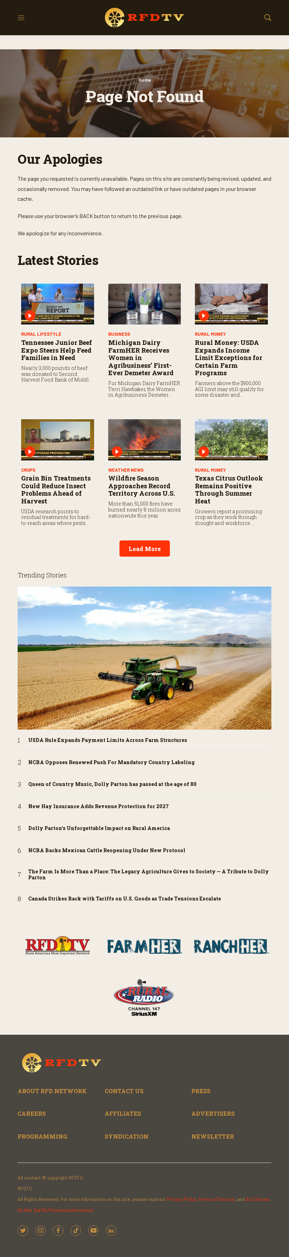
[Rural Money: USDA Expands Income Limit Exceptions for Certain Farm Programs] (231, 304)
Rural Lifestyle (41, 334)
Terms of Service (216, 1199)
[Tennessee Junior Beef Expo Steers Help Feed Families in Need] (57, 304)
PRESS (200, 1091)
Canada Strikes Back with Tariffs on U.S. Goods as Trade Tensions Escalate (124, 899)
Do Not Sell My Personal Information (55, 1210)
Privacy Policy (181, 1199)
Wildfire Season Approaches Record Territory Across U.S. (141, 485)
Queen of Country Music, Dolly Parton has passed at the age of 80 (112, 784)
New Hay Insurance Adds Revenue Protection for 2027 (98, 807)
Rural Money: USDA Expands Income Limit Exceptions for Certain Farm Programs (228, 357)
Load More (145, 548)
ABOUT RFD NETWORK (52, 1091)
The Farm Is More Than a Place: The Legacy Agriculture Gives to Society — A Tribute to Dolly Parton (148, 875)
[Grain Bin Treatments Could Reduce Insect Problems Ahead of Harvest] (57, 439)
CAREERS (32, 1113)
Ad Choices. (258, 1199)
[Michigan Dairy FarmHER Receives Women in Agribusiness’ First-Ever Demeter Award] (144, 304)
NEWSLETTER (212, 1136)
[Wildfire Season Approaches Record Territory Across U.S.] (144, 439)
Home (145, 80)
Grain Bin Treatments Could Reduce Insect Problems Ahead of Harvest (56, 489)
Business (119, 334)
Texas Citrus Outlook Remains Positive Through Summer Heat (229, 489)
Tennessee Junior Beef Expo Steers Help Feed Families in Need (56, 350)
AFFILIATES (123, 1113)
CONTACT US (124, 1091)
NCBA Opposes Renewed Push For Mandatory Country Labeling (111, 763)
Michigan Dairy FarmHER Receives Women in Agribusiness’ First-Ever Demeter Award (141, 357)
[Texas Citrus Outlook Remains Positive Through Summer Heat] (231, 439)
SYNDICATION (126, 1136)
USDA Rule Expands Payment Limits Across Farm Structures (107, 740)
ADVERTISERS (213, 1113)
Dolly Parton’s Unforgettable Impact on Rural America (99, 828)
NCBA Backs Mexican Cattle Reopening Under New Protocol (106, 851)
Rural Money (210, 334)
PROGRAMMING (42, 1136)
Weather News (125, 470)
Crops (28, 470)
